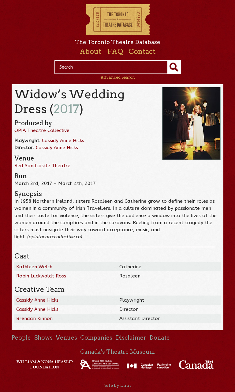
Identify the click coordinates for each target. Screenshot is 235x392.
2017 (66, 109)
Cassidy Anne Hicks (63, 140)
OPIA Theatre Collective (41, 130)
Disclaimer (131, 337)
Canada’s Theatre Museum (117, 352)
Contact (142, 51)
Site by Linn (117, 385)
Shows (43, 337)
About (90, 51)
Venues (66, 337)
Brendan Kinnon (34, 318)
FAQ (115, 51)
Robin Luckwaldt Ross (41, 276)
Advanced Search (117, 77)
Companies (96, 337)
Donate (159, 337)
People (21, 337)
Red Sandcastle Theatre (42, 165)
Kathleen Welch (34, 267)
